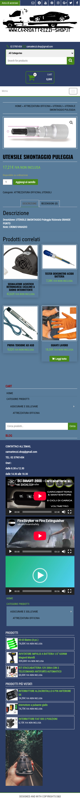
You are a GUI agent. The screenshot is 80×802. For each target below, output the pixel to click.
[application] (40, 496)
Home (18, 106)
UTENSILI (58, 106)
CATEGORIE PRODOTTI (18, 398)
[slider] (37, 591)
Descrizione (30, 203)
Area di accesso (10, 2)
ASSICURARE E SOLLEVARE (24, 406)
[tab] (29, 203)
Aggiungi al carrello (25, 182)
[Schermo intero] (69, 512)
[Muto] (63, 512)
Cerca (73, 426)
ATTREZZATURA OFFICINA (37, 106)
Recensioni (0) (49, 203)
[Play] (10, 512)
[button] (40, 575)
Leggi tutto (61, 358)
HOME (10, 393)
